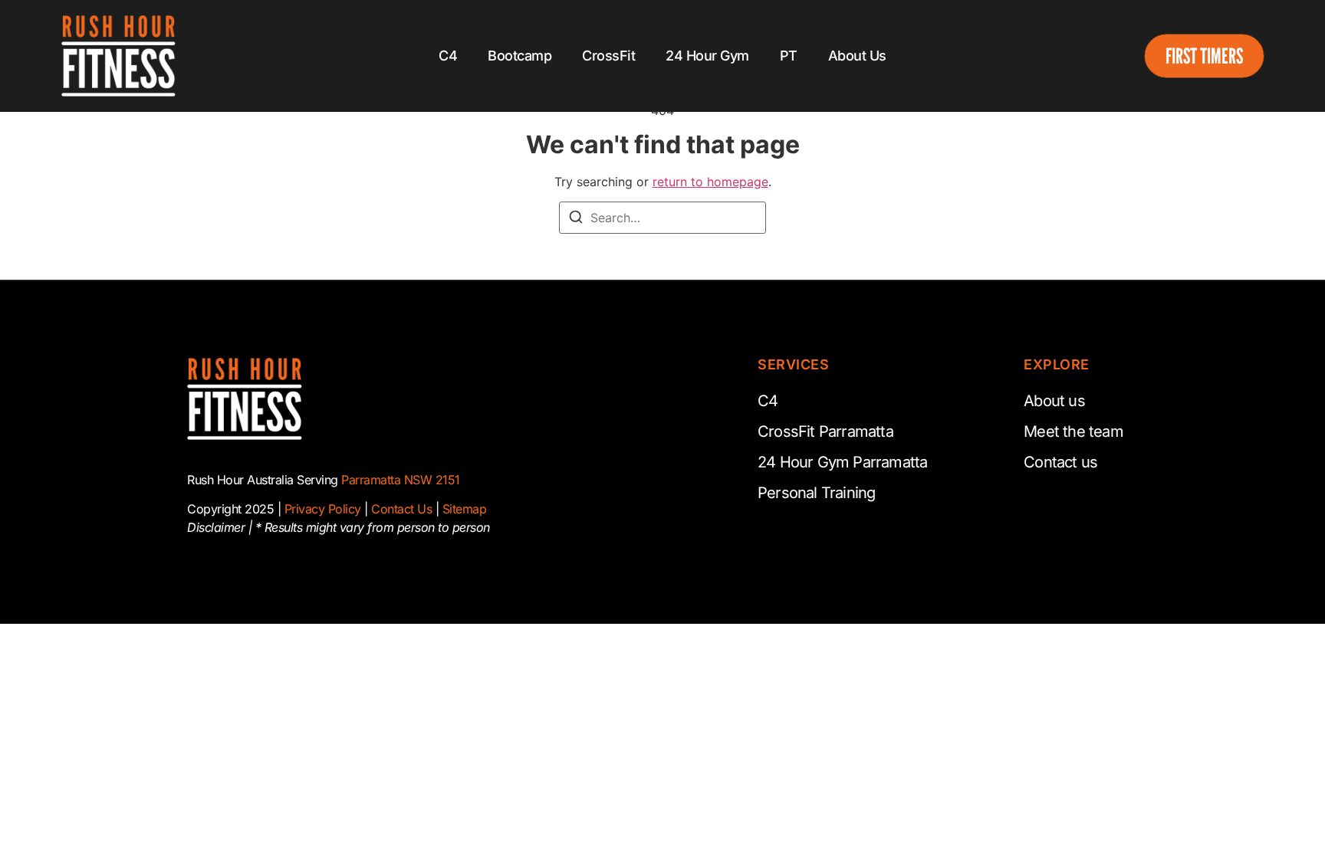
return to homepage (710, 181)
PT (788, 56)
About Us (857, 56)
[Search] (576, 219)
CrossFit (608, 56)
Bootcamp (519, 56)
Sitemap (464, 509)
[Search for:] (662, 218)
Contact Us (401, 509)
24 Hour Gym (707, 56)
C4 (448, 56)
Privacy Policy (322, 509)
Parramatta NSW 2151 (400, 479)
